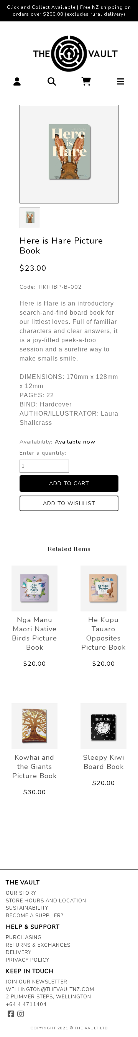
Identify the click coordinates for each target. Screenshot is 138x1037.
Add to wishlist (69, 503)
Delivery (18, 952)
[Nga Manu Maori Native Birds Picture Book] (35, 588)
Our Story (21, 893)
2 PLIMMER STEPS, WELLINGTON (48, 996)
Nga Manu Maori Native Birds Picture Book (34, 633)
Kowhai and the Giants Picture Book (34, 766)
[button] (17, 83)
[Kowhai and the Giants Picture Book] (35, 726)
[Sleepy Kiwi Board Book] (103, 726)
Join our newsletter (36, 981)
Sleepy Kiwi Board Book (103, 762)
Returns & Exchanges (38, 945)
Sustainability (27, 908)
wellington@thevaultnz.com (50, 989)
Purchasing (24, 937)
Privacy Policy (27, 960)
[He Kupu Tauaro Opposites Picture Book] (103, 588)
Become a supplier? (34, 915)
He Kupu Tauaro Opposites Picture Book (103, 633)
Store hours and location (46, 900)
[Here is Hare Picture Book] (69, 154)
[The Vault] (69, 54)
